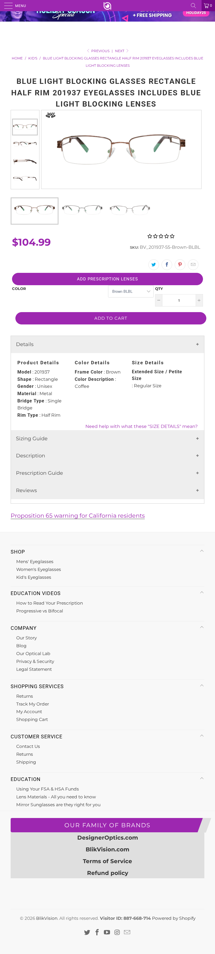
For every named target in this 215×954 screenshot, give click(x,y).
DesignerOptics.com (107, 837)
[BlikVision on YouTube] (107, 932)
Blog (21, 645)
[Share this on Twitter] (153, 264)
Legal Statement (34, 669)
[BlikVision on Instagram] (117, 932)
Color (19, 288)
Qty (159, 288)
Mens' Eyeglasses (34, 561)
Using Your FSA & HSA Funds (47, 789)
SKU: (134, 247)
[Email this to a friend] (193, 264)
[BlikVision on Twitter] (87, 932)
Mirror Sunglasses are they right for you (58, 804)
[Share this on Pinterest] (180, 264)
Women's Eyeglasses (38, 569)
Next (120, 51)
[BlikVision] (107, 5)
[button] (161, 236)
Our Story (26, 637)
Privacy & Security (35, 661)
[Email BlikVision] (127, 932)
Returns (24, 696)
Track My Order (32, 704)
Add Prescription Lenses (107, 279)
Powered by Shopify (173, 918)
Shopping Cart (32, 719)
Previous (25, 114)
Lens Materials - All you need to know (56, 796)
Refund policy (107, 873)
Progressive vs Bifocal (39, 611)
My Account (29, 711)
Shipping (26, 762)
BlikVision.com (107, 849)
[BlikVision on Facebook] (97, 932)
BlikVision (46, 918)
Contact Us (28, 746)
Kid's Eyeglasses (33, 577)
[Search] (195, 5)
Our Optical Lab (33, 653)
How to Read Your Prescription (49, 603)
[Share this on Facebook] (167, 264)
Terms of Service (107, 861)
